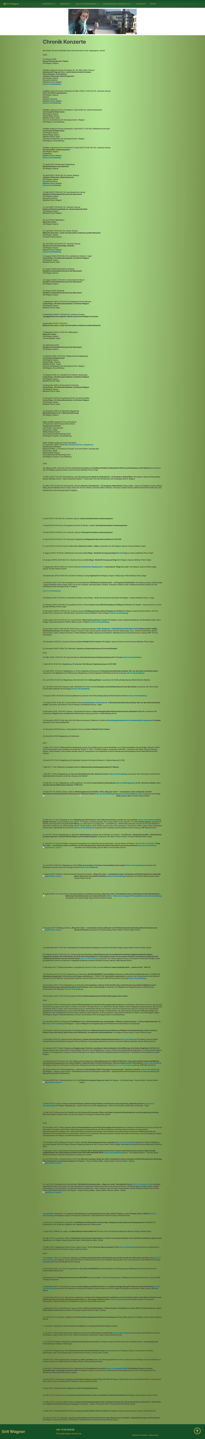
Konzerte (140, 4)
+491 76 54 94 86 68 (65, 1429)
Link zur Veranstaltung (52, 84)
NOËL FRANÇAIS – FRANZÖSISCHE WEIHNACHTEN (117, 629)
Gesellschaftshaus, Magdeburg (81, 445)
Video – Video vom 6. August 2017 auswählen (125, 896)
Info (118, 553)
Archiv (153, 4)
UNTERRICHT (47, 4)
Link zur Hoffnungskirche (125, 783)
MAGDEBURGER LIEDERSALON (116, 4)
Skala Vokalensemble (86, 4)
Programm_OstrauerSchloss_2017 (128, 794)
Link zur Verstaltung (128, 1039)
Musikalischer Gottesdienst (95, 703)
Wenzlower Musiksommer (92, 567)
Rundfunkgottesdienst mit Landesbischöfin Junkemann (130, 720)
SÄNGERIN (64, 4)
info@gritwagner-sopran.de (68, 1433)
